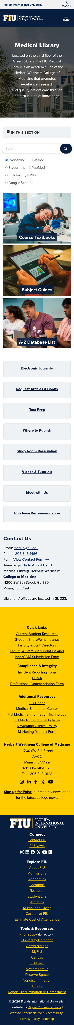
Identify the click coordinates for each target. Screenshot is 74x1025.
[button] (66, 18)
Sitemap (48, 1018)
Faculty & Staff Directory (37, 645)
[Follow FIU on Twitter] (39, 852)
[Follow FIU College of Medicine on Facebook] (36, 782)
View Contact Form (28, 559)
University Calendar (37, 940)
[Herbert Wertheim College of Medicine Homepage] (23, 18)
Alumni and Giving (37, 907)
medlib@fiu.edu (26, 547)
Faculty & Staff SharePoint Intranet (37, 651)
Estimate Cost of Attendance (37, 919)
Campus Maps (37, 945)
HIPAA (37, 678)
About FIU (37, 867)
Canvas (37, 957)
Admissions (37, 873)
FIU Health (37, 702)
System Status (37, 968)
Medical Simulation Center (37, 708)
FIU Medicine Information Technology (37, 714)
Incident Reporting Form (37, 672)
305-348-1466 (26, 553)
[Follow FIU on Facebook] (33, 852)
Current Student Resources (37, 633)
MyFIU (37, 951)
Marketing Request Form (37, 731)
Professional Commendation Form (37, 683)
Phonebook (28, 934)
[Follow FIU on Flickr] (51, 852)
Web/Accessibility (50, 1013)
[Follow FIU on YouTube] (45, 852)
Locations (37, 884)
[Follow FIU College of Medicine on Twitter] (43, 782)
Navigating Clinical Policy (37, 725)
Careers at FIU (37, 913)
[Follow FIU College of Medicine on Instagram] (22, 782)
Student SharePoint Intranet (37, 639)
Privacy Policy (30, 1018)
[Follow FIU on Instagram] (23, 852)
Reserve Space (37, 974)
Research (37, 890)
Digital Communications (44, 1007)
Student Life (37, 896)
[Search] (66, 149)
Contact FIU (37, 839)
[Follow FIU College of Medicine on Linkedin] (29, 782)
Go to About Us (34, 565)
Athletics (37, 902)
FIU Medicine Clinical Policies (37, 720)
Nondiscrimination (37, 980)
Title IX (37, 986)
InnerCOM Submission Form (37, 656)
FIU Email (37, 963)
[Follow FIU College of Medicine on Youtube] (51, 782)
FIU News (37, 845)
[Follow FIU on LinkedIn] (28, 852)
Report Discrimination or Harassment (37, 991)
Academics (37, 879)
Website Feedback (23, 1013)
